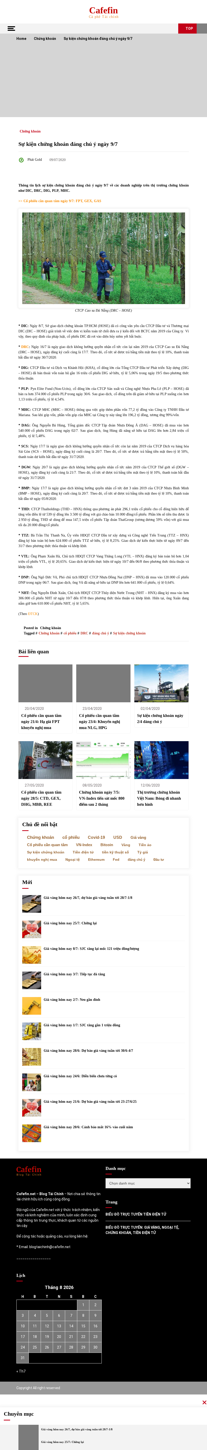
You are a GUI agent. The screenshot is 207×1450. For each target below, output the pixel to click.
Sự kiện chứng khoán (129, 633)
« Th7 (20, 1371)
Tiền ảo (145, 845)
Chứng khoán (30, 131)
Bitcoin (106, 845)
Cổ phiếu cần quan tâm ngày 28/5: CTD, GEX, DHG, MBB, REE (41, 798)
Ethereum (96, 859)
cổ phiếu (70, 633)
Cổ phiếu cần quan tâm (47, 845)
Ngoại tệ (72, 859)
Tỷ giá (142, 852)
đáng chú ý (100, 633)
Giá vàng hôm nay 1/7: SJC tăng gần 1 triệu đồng (82, 1025)
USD (117, 837)
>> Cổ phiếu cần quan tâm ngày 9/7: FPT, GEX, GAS (59, 201)
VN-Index (84, 845)
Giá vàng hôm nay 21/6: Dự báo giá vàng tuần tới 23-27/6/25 (90, 1102)
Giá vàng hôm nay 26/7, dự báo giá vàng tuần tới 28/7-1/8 (88, 898)
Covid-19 (96, 837)
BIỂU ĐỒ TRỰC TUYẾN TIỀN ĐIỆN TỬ (136, 1214)
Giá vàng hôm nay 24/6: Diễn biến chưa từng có (80, 1076)
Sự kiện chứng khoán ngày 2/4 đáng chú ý (160, 718)
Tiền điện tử (83, 852)
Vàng (125, 845)
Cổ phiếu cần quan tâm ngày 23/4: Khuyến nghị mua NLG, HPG (99, 721)
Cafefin (103, 10)
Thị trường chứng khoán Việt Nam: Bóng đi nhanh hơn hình (159, 798)
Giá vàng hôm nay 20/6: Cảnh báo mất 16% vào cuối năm (88, 1127)
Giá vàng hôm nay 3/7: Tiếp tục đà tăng (74, 974)
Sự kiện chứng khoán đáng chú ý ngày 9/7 (68, 144)
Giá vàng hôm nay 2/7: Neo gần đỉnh (72, 1000)
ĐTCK (33, 614)
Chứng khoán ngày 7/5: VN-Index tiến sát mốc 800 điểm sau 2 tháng (101, 798)
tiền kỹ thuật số (115, 852)
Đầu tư (158, 860)
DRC (25, 347)
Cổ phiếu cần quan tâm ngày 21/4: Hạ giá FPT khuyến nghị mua (41, 721)
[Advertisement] (103, 81)
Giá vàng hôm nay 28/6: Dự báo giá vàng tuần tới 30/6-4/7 (88, 1051)
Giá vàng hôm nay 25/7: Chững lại (70, 923)
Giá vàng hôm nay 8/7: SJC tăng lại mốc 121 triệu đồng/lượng (91, 949)
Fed (116, 860)
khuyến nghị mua (42, 859)
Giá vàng (138, 837)
